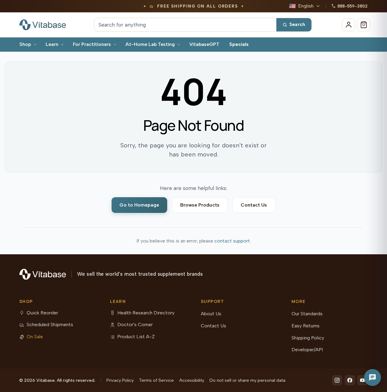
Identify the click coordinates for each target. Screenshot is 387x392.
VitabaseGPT (204, 44)
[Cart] (363, 24)
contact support (232, 241)
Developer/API (307, 349)
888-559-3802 (352, 6)
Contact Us (254, 205)
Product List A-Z (136, 336)
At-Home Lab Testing (150, 44)
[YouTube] (362, 380)
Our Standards (307, 313)
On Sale (35, 336)
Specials (239, 44)
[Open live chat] (372, 377)
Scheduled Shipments (50, 324)
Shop (25, 44)
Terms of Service (156, 380)
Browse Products (200, 205)
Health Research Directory (145, 313)
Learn (52, 44)
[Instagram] (337, 380)
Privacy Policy (120, 380)
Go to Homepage (139, 205)
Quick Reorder (42, 313)
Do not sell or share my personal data (247, 380)
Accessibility (191, 380)
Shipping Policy (307, 338)
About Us (211, 313)
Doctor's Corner (135, 324)
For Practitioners (92, 44)
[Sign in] (348, 24)
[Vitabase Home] (42, 24)
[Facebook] (350, 380)
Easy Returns (305, 326)
